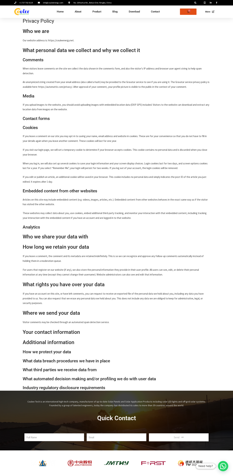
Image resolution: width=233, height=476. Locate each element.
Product (96, 11)
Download (134, 11)
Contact (155, 11)
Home (60, 11)
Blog (115, 11)
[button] (195, 3)
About (78, 11)
